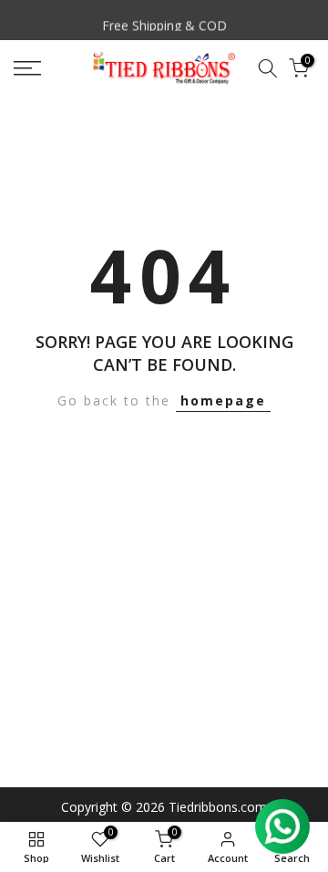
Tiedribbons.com (218, 807)
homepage (223, 400)
